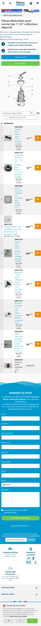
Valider (31, 540)
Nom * (3, 414)
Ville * (3, 471)
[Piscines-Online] (36, 588)
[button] (10, 4)
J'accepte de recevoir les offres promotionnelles (15, 511)
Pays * (3, 481)
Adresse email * (7, 433)
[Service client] (36, 594)
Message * (5, 490)
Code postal (6, 462)
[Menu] (3, 4)
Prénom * (5, 424)
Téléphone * (6, 443)
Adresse (4, 452)
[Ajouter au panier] (38, 138)
